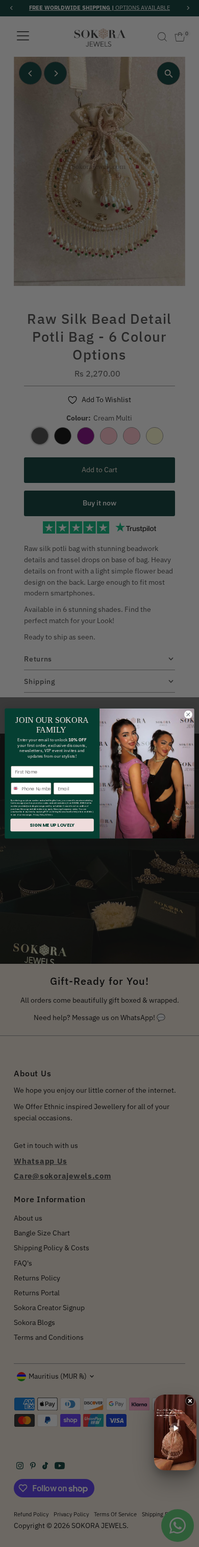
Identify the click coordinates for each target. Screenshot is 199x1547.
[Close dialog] (188, 715)
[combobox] (15, 788)
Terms (49, 814)
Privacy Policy (39, 814)
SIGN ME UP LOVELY (52, 825)
